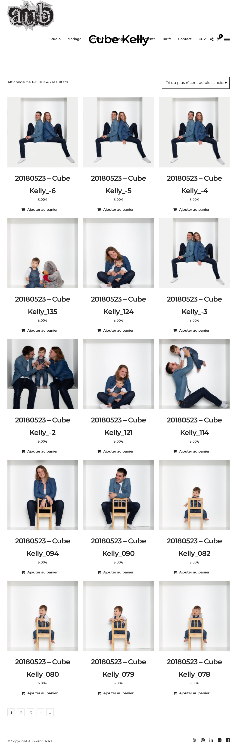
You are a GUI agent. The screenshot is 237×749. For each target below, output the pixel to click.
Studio (55, 39)
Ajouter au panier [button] (42, 209)
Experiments (144, 39)
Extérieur (96, 39)
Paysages (119, 39)
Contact (185, 39)
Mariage (74, 39)
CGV (202, 39)
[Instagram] (203, 740)
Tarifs (166, 39)
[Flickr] (219, 740)
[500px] (194, 740)
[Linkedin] (211, 740)
